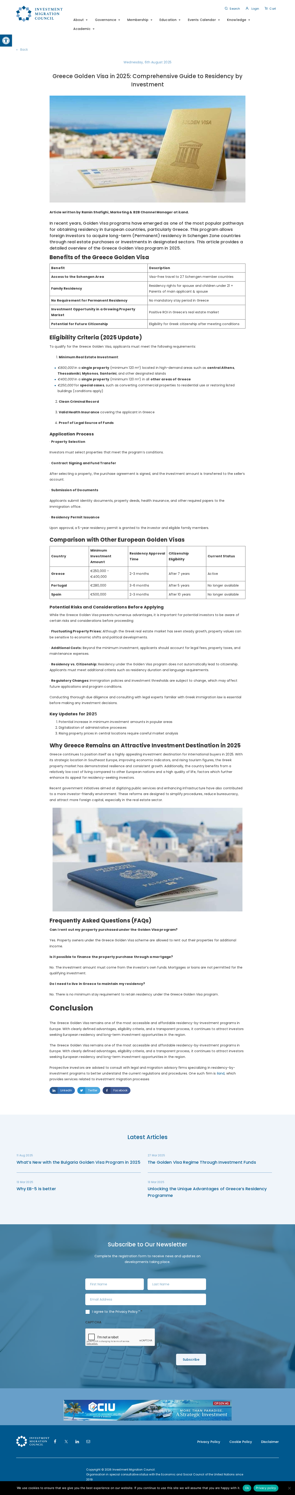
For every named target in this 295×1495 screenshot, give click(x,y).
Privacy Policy (126, 1311)
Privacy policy (266, 1488)
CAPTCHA (93, 1322)
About (78, 20)
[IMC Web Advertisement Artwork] (148, 1409)
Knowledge (236, 20)
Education (168, 20)
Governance (105, 20)
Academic (82, 28)
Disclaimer (270, 1441)
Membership (137, 20)
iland (220, 1073)
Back (24, 49)
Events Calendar (202, 20)
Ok (247, 1488)
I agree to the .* (117, 1311)
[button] (6, 41)
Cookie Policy (240, 1441)
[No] (289, 1488)
